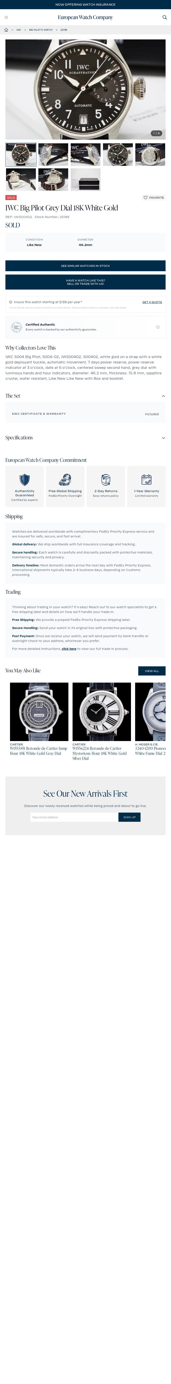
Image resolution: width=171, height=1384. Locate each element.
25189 (63, 30)
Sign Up (129, 817)
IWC (18, 30)
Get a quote (152, 302)
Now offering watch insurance (85, 4)
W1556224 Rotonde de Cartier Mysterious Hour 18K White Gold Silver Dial (100, 754)
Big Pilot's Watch (41, 30)
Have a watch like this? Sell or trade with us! (85, 282)
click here (69, 648)
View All (152, 670)
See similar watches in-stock (85, 265)
